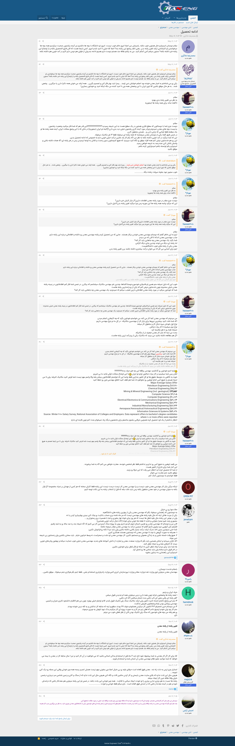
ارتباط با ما (77, 738)
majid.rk (188, 679)
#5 (40, 155)
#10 (40, 342)
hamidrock (188, 602)
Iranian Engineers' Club (117, 743)
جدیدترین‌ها (181, 18)
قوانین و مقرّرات (66, 738)
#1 (39, 41)
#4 (40, 119)
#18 (40, 696)
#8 (40, 255)
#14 (40, 564)
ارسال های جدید (192, 22)
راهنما (44, 738)
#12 (40, 482)
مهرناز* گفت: (170, 215)
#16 (40, 621)
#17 (40, 665)
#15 (40, 587)
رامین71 (188, 579)
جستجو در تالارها (177, 22)
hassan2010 (188, 107)
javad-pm (188, 519)
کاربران (167, 18)
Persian (191, 738)
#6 (40, 178)
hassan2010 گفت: (168, 184)
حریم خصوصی (53, 738)
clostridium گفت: (168, 160)
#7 (40, 209)
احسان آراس (188, 710)
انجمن (193, 18)
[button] (174, 18)
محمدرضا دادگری (189, 36)
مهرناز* (188, 133)
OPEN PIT (188, 496)
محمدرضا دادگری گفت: (167, 69)
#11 (40, 426)
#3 (40, 93)
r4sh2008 (188, 636)
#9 (40, 296)
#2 (40, 64)
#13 (40, 505)
